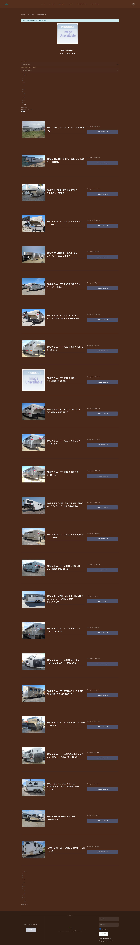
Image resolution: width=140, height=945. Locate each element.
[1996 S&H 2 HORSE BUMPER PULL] (33, 849)
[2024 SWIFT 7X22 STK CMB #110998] (33, 536)
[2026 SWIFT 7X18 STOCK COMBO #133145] (33, 568)
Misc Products (81, 4)
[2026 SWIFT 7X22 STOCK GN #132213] (33, 630)
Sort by (24, 61)
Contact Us (94, 4)
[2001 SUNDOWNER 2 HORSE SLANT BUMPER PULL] (33, 787)
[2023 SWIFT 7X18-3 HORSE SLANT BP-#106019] (33, 693)
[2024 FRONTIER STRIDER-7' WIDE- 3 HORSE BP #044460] (33, 599)
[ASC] (118, 64)
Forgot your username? (105, 941)
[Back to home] (6, 4)
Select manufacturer (28, 67)
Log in (104, 933)
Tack (70, 4)
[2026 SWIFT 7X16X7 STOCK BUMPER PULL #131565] (33, 755)
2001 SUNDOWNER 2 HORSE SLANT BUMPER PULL (63, 786)
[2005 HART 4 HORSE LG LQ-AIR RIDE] (33, 161)
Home (43, 4)
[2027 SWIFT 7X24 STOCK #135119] (33, 474)
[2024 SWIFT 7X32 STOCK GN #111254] (33, 286)
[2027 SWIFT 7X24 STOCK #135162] (33, 442)
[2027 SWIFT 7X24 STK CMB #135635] (33, 348)
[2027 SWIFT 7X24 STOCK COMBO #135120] (33, 411)
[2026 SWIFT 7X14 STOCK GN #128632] (33, 724)
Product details (102, 131)
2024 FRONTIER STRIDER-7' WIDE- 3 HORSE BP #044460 (66, 598)
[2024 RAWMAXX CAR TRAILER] (33, 818)
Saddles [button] (62, 4)
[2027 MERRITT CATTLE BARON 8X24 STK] (33, 254)
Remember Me (105, 929)
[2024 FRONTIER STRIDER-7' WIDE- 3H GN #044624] (33, 505)
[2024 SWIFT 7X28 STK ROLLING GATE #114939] (33, 317)
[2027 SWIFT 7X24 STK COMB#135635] (33, 380)
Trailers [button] (52, 4)
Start (25, 75)
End (25, 104)
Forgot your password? (105, 938)
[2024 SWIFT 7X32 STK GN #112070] (33, 223)
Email (32, 929)
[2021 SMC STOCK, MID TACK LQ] (33, 129)
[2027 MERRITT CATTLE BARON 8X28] (33, 192)
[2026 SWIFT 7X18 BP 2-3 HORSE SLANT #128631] (33, 661)
